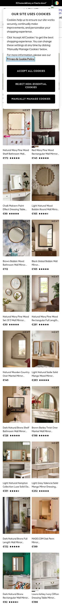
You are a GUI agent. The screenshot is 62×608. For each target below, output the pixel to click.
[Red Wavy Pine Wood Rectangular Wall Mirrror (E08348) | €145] (45, 127)
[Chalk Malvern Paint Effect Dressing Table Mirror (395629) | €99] (16, 182)
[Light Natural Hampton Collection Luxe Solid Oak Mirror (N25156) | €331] (16, 460)
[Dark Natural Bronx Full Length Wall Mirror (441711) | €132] (16, 515)
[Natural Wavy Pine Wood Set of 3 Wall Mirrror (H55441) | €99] (16, 293)
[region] (31, 59)
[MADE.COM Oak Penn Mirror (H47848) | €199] (45, 515)
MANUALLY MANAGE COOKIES (31, 98)
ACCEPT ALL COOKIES (31, 71)
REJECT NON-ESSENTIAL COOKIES (31, 86)
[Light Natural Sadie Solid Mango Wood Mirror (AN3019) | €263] (45, 349)
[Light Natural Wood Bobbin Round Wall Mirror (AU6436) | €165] (45, 182)
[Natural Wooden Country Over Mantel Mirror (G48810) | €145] (16, 349)
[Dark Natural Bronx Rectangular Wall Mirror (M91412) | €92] (16, 571)
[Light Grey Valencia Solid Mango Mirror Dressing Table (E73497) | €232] (45, 460)
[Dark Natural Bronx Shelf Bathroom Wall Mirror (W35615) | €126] (16, 404)
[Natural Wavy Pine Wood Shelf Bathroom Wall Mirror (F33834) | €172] (16, 127)
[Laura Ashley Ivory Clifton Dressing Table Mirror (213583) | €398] (45, 571)
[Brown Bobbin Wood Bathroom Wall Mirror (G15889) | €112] (16, 238)
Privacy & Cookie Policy (20, 59)
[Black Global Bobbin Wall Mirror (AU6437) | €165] (45, 238)
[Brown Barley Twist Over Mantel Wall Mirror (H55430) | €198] (45, 404)
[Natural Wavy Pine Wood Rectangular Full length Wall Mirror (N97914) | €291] (45, 293)
